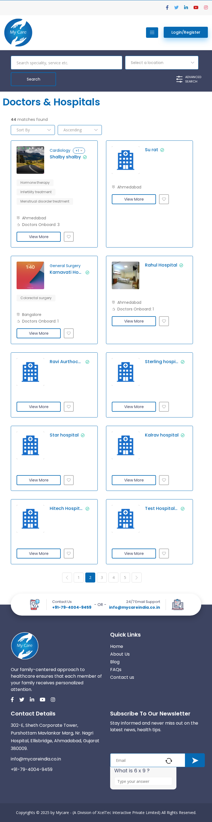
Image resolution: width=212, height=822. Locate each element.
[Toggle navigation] (152, 32)
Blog (115, 662)
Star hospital (64, 435)
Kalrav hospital (162, 435)
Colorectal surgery (36, 298)
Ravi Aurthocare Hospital (66, 362)
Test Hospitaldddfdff (162, 509)
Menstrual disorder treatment (44, 201)
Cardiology (60, 150)
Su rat (151, 150)
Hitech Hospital (66, 509)
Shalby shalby (65, 157)
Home (116, 646)
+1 (77, 150)
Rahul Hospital (161, 265)
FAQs (115, 669)
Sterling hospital (162, 362)
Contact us (122, 677)
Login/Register (185, 32)
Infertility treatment (36, 192)
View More (39, 237)
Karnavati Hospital (66, 272)
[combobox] (161, 63)
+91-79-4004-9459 (71, 607)
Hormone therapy (35, 182)
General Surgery (65, 265)
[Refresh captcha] (168, 760)
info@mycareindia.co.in (134, 607)
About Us (120, 654)
